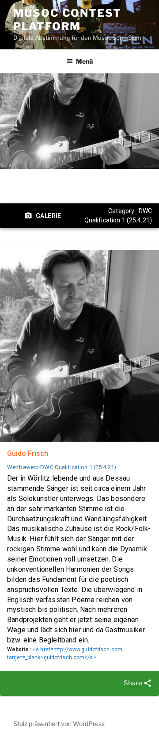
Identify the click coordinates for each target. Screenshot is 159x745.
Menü (84, 61)
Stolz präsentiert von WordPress (59, 723)
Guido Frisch (27, 453)
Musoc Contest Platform (67, 20)
